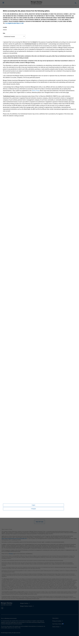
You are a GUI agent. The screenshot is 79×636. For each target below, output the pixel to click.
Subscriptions (55, 618)
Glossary (11, 553)
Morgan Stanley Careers (26, 606)
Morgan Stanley (24, 603)
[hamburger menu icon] (3, 2)
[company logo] (36, 2)
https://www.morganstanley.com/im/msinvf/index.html (14, 538)
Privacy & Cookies (56, 621)
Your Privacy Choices (57, 624)
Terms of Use (35, 90)
